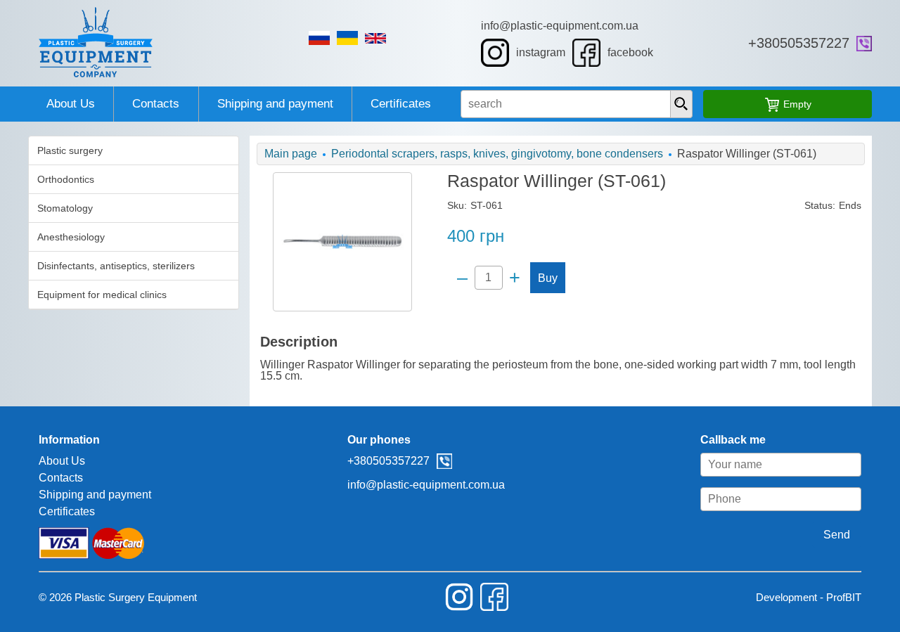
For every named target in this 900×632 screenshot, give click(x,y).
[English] (375, 38)
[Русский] (319, 38)
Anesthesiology (71, 237)
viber (864, 43)
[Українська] (347, 38)
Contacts (155, 103)
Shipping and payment (275, 103)
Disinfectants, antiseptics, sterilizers (116, 265)
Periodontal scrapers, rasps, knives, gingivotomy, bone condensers (497, 154)
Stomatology (65, 208)
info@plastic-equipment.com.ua (559, 26)
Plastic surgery (70, 150)
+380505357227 (798, 43)
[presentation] (681, 104)
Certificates (401, 103)
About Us (70, 103)
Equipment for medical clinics (102, 294)
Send (836, 535)
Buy (548, 278)
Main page (290, 154)
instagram (540, 52)
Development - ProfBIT (808, 597)
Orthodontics (65, 179)
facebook (630, 52)
